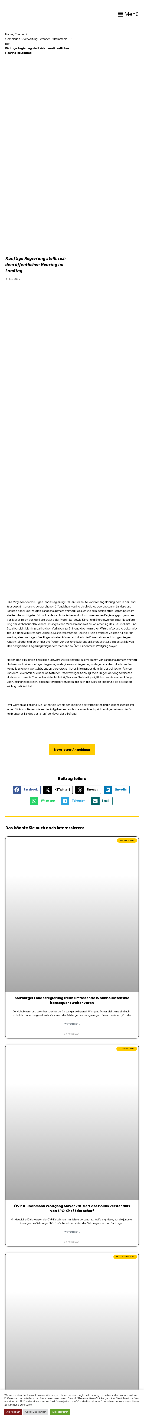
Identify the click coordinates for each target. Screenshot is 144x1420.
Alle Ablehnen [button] (13, 1412)
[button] (93, 15)
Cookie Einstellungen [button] (35, 1412)
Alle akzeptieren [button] (60, 1412)
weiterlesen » (72, 1024)
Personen (44, 39)
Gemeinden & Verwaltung (21, 39)
